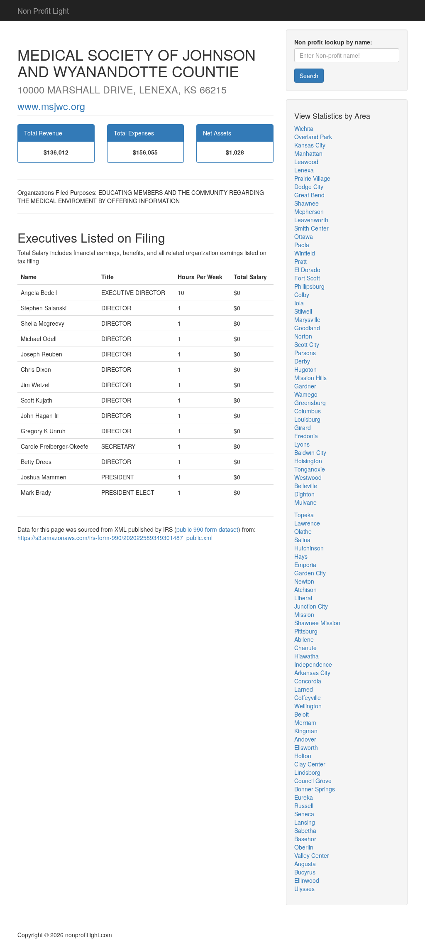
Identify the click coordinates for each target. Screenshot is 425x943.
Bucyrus (304, 872)
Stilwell (303, 311)
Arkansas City (312, 672)
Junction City (311, 606)
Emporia (305, 564)
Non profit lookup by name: (333, 42)
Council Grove (313, 780)
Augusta (305, 864)
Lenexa (304, 170)
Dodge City (308, 186)
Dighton (304, 494)
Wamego (306, 394)
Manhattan (308, 153)
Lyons (302, 444)
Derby (302, 361)
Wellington (308, 706)
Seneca (304, 814)
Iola (299, 303)
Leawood (306, 161)
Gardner (305, 386)
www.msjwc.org (51, 106)
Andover (305, 739)
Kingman (306, 731)
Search (309, 75)
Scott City (306, 344)
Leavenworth (311, 220)
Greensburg (310, 402)
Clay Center (309, 764)
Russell (303, 805)
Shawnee (306, 203)
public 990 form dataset (207, 529)
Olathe (303, 531)
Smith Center (311, 228)
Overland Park (313, 137)
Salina (302, 539)
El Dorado (307, 269)
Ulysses (304, 888)
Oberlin (303, 847)
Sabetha (305, 830)
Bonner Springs (314, 789)
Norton (303, 336)
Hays (301, 556)
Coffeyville (307, 697)
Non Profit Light (43, 10)
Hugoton (305, 369)
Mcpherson (309, 211)
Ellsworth (306, 747)
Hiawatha (306, 656)
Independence (313, 664)
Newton (304, 581)
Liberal (303, 598)
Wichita (303, 128)
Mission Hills (310, 377)
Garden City (310, 573)
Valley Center (311, 855)
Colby (301, 294)
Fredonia (306, 436)
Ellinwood (306, 880)
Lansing (304, 822)
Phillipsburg (309, 286)
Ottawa (303, 236)
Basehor (305, 839)
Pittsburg (306, 631)
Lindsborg (307, 772)
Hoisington (308, 461)
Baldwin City (310, 452)
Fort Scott (307, 278)
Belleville (305, 485)
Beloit (301, 714)
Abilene (304, 639)
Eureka (303, 797)
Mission (304, 614)
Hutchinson (309, 548)
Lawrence (307, 523)
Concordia (307, 681)
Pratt (300, 261)
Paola (301, 245)
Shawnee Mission (317, 623)
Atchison (305, 589)
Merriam (305, 722)
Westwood (308, 477)
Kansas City (309, 145)
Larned (303, 689)
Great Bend (309, 195)
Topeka (304, 515)
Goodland (307, 328)
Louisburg (307, 419)
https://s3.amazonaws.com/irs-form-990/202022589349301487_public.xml (114, 537)
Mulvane (305, 502)
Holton (302, 755)
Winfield (304, 253)
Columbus (307, 411)
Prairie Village (312, 178)
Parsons (305, 353)
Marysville (307, 319)
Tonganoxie (309, 469)
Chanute (305, 647)
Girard (302, 427)
